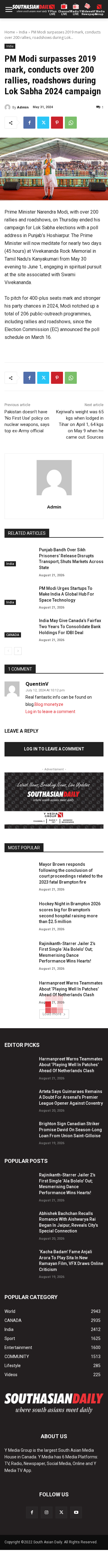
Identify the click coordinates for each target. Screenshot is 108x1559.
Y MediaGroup (99, 13)
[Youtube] (76, 1512)
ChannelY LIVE (64, 13)
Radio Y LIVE (76, 13)
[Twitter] (43, 123)
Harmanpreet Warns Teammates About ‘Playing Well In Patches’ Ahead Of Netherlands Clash (71, 989)
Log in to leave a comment (50, 711)
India (23, 32)
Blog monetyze (48, 704)
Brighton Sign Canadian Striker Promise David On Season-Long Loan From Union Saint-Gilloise (70, 1129)
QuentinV (37, 683)
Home (9, 32)
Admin (23, 107)
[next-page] (18, 651)
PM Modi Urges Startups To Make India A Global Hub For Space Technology (66, 594)
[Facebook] (29, 123)
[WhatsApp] (71, 123)
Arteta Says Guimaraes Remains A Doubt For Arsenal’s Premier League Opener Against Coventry (71, 1097)
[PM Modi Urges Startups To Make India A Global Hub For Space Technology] (19, 594)
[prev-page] (8, 651)
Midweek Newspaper (87, 13)
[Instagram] (46, 1512)
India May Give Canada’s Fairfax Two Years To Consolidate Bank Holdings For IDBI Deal (70, 626)
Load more (52, 1013)
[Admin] (8, 107)
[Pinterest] (57, 123)
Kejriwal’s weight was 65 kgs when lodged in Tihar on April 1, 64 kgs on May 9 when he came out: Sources (80, 424)
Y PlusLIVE (52, 13)
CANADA (12, 635)
